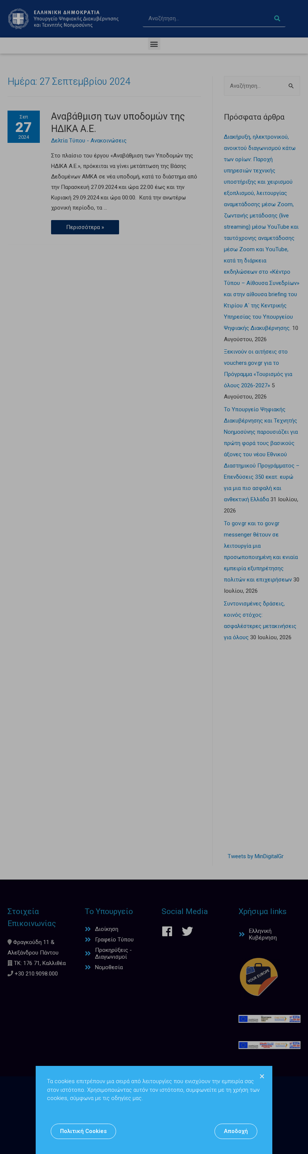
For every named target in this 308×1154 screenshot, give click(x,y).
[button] (83, 1131)
